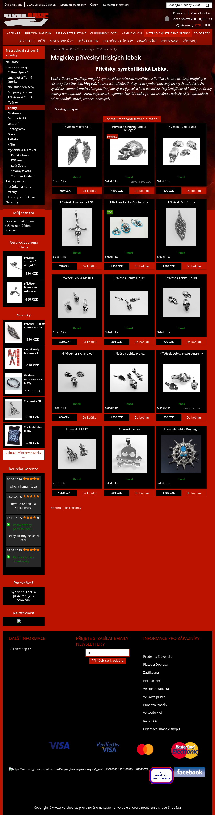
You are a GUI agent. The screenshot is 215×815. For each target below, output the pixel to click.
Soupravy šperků (20, 92)
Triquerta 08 (32, 401)
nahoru (56, 508)
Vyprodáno (169, 41)
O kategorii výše (66, 109)
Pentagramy (16, 129)
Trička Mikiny (87, 41)
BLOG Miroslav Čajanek (41, 5)
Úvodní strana (13, 5)
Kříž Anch (17, 160)
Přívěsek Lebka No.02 (129, 354)
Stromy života (21, 171)
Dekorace (26, 41)
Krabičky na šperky (118, 41)
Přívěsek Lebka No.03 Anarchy (181, 354)
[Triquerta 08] (13, 410)
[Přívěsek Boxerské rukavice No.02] (14, 292)
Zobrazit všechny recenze (22, 570)
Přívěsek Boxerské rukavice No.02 (30, 288)
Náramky (12, 202)
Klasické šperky (17, 67)
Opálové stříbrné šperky (20, 80)
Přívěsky (12, 103)
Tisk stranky (72, 508)
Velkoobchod (152, 713)
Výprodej (190, 41)
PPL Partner (151, 681)
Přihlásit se (179, 13)
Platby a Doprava (155, 664)
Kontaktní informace (116, 5)
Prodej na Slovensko (158, 656)
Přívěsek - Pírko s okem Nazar (34, 325)
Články (94, 5)
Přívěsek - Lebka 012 (181, 127)
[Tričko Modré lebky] (13, 435)
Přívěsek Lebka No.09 (129, 278)
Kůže (42, 41)
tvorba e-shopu (127, 808)
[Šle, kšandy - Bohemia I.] (13, 358)
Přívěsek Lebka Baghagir (181, 429)
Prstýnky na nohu (18, 187)
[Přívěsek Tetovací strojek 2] (14, 266)
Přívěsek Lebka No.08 (181, 278)
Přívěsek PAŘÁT (77, 429)
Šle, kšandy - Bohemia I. (32, 351)
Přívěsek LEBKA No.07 (77, 354)
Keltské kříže (20, 155)
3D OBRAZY (202, 33)
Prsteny (11, 192)
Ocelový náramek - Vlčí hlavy (33, 379)
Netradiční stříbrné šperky (168, 33)
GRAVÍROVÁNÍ (146, 41)
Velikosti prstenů (155, 697)
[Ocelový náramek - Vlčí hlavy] (13, 384)
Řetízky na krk (16, 181)
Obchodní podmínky (73, 5)
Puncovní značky (155, 705)
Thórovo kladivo (22, 176)
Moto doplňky (61, 41)
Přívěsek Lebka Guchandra (129, 202)
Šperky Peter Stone (71, 33)
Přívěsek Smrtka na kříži (77, 202)
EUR (207, 25)
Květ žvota (18, 166)
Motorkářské (17, 118)
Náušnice (12, 62)
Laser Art (12, 33)
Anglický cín (132, 33)
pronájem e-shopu (154, 808)
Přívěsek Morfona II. (77, 127)
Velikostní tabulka (156, 688)
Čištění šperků (18, 72)
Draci (11, 134)
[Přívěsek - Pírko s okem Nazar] (13, 332)
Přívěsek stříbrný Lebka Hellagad (129, 128)
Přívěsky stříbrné (20, 97)
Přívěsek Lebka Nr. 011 (76, 278)
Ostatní (13, 124)
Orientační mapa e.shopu (161, 729)
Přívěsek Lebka (129, 429)
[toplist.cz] (23, 621)
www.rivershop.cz (64, 808)
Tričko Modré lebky (33, 429)
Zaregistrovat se (200, 13)
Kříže (11, 145)
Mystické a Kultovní (22, 150)
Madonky (14, 113)
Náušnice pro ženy (21, 87)
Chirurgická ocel (104, 33)
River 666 (150, 721)
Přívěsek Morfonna (181, 202)
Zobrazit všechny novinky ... (23, 455)
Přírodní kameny (38, 33)
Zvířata (13, 139)
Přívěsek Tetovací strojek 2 (30, 261)
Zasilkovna (151, 672)
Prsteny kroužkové (21, 197)
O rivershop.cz (20, 649)
